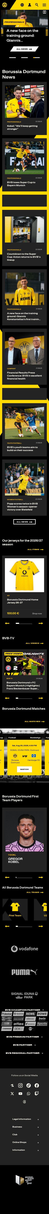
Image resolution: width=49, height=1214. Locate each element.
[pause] (44, 12)
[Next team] (42, 926)
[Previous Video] (5, 698)
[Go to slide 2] (24, 57)
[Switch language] (22, 4)
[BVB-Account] (29, 4)
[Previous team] (5, 926)
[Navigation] (44, 4)
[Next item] (42, 623)
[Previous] (5, 877)
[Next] (42, 877)
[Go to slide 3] (36, 57)
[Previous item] (5, 623)
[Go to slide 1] (12, 57)
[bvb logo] (4, 4)
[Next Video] (42, 698)
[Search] (36, 4)
